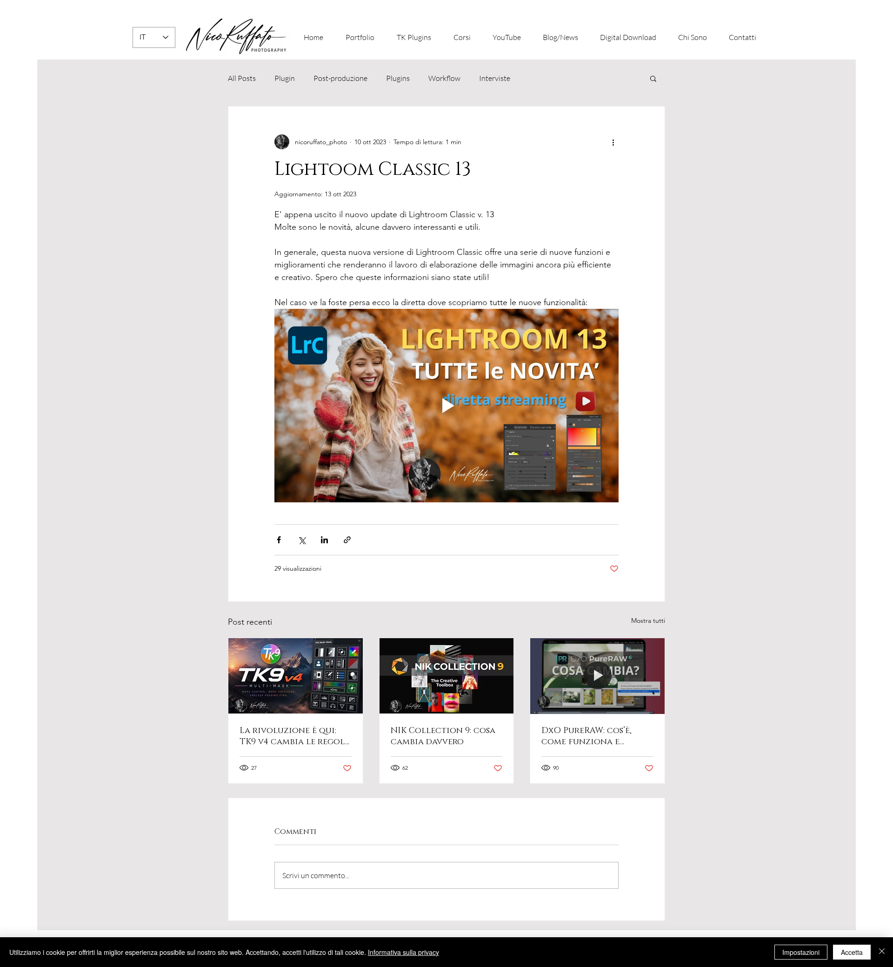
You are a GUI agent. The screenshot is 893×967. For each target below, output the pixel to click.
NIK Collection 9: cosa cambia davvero (443, 736)
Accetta (852, 952)
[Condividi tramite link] (347, 539)
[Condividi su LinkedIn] (324, 539)
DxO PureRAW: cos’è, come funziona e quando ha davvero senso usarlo (586, 736)
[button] (653, 78)
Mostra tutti (648, 620)
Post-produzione (340, 78)
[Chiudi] (881, 952)
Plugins (398, 78)
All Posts (242, 78)
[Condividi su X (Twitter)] (301, 539)
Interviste (494, 78)
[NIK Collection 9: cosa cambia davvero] (447, 676)
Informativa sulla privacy (403, 952)
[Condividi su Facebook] (278, 539)
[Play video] (446, 405)
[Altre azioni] (613, 141)
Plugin (284, 78)
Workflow (444, 78)
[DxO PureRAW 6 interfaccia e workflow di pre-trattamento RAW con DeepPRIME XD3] (597, 676)
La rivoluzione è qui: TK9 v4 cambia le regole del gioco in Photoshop (295, 736)
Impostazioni (801, 952)
